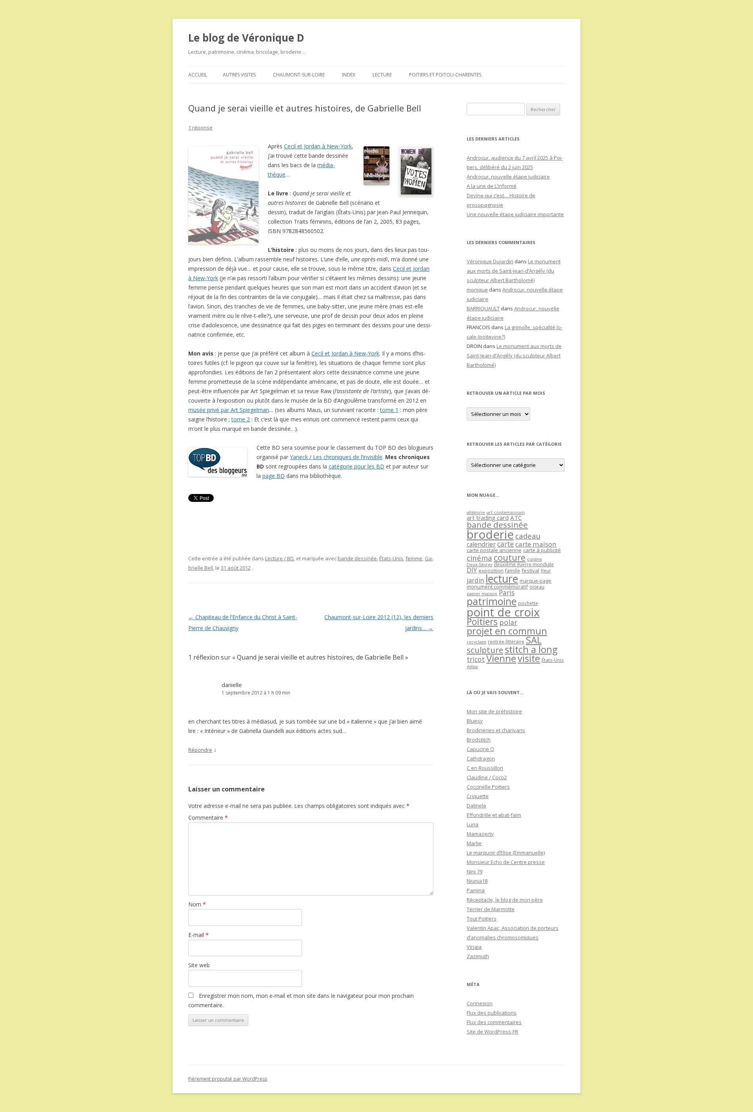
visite (529, 658)
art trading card (488, 517)
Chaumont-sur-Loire (299, 74)
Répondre (200, 749)
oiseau (536, 586)
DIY (472, 569)
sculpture (485, 649)
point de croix (503, 612)
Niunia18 (477, 880)
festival (530, 570)
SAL (534, 640)
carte (505, 544)
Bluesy (475, 720)
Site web (199, 965)
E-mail (198, 935)
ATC (516, 517)
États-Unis (391, 558)
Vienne (501, 658)
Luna (472, 824)
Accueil (197, 74)
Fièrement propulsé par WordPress (227, 1079)
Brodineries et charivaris (496, 730)
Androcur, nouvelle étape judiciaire (508, 176)
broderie (490, 534)
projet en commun (507, 631)
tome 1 (389, 410)
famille (512, 570)
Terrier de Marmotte (491, 909)
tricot (476, 659)
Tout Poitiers (482, 918)
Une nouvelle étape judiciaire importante (515, 214)
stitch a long (531, 649)
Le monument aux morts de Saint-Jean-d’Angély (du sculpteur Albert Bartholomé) (513, 271)
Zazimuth (478, 956)
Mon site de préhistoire (494, 711)
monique (477, 289)
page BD (273, 475)
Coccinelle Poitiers (488, 786)
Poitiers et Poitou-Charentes (445, 74)
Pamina (476, 890)
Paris (507, 592)
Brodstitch (479, 739)
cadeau (527, 536)
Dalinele (476, 805)
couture (510, 557)
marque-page (535, 580)
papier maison (482, 593)
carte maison (536, 544)
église (472, 666)
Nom (197, 904)
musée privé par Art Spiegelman (228, 410)
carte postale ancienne (494, 550)
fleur (546, 571)
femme (414, 558)
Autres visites (239, 74)
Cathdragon (481, 758)
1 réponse (200, 127)
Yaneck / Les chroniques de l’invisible (336, 457)
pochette (528, 603)
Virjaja (474, 946)
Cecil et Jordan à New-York (318, 146)
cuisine (534, 559)
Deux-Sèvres (479, 564)
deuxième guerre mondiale (524, 564)
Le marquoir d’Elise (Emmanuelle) (506, 852)
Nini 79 (474, 871)
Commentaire (208, 817)
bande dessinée (357, 558)
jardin (475, 580)
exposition (491, 570)
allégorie (476, 512)
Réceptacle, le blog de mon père (505, 899)
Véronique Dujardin (490, 261)
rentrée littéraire (506, 641)
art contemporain (506, 512)
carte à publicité (542, 550)
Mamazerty (480, 833)
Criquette (478, 796)
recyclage (476, 642)
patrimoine (492, 601)
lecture (502, 579)
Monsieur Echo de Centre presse (506, 862)
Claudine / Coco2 (487, 777)
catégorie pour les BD (356, 466)
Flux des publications (492, 1012)
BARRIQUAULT (483, 308)
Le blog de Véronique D (246, 38)
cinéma (479, 558)
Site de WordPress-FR (492, 1031)
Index (348, 74)
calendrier (481, 544)
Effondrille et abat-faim (494, 815)
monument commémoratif (497, 586)
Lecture (382, 74)
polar (508, 622)
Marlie (474, 843)
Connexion (480, 1003)
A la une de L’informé (492, 186)
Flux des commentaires (494, 1022)
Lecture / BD (279, 558)
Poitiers (482, 622)
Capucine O (480, 749)
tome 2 (240, 419)
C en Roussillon (485, 767)
